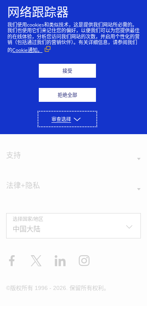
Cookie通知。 (27, 50)
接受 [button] (67, 70)
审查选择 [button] (61, 119)
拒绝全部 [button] (67, 95)
